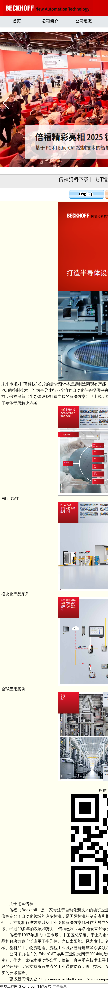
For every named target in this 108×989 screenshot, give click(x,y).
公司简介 (50, 21)
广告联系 (59, 986)
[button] (6, 103)
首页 (17, 21)
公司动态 (84, 21)
